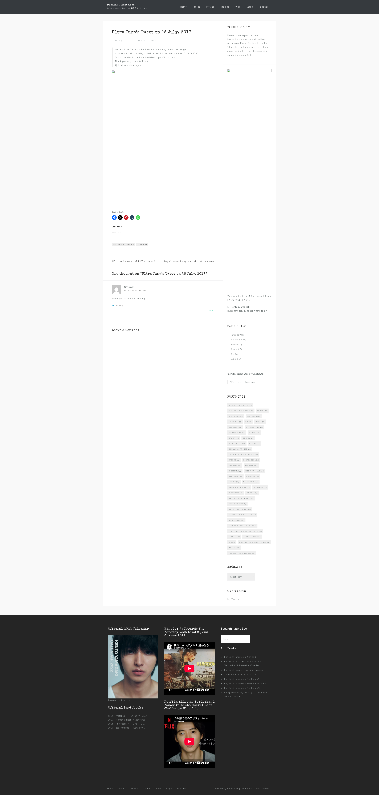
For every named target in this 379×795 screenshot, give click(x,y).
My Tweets (233, 599)
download (235, 427)
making (234, 482)
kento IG (235, 465)
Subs (233, 359)
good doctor (237, 443)
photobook (236, 493)
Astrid (252, 788)
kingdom (251, 465)
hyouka (254, 443)
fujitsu (254, 432)
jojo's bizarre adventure (123, 244)
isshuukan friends (240, 449)
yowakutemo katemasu (241, 553)
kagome (234, 460)
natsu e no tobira (239, 487)
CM (248, 421)
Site (232, 354)
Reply (210, 310)
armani (262, 410)
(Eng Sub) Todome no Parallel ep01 (242, 679)
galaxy (234, 438)
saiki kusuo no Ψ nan (241, 498)
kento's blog (251, 460)
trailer (234, 537)
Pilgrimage (236, 339)
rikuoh (251, 493)
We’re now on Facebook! (246, 374)
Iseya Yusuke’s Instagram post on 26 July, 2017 (189, 261)
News (153, 40)
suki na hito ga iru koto (242, 526)
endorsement (254, 427)
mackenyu (235, 476)
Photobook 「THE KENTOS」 (131, 724)
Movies (210, 7)
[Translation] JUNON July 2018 (240, 674)
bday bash (253, 416)
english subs (237, 432)
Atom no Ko (236, 416)
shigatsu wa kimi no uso (242, 515)
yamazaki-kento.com (121, 5)
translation (142, 244)
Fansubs (264, 7)
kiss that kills (254, 471)
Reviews (235, 344)
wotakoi (234, 547)
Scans (234, 349)
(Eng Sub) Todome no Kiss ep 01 (241, 657)
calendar (235, 421)
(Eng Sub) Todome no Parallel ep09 (242, 688)
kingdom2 (235, 471)
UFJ (232, 542)
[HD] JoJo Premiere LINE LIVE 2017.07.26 (133, 261)
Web (238, 7)
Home (183, 7)
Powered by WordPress (226, 788)
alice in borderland (240, 405)
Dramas (224, 7)
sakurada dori (237, 504)
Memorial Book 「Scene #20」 (132, 720)
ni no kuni (260, 487)
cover (259, 421)
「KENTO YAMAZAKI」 (139, 716)
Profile (196, 7)
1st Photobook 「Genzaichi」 (131, 728)
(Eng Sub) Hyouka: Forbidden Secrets (243, 670)
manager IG (250, 482)
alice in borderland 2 (241, 410)
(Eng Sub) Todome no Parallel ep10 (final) (245, 683)
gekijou (248, 438)
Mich (139, 40)
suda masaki (236, 520)
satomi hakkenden (240, 509)
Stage (249, 7)
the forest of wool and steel (245, 531)
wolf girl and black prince (254, 542)
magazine (252, 476)
